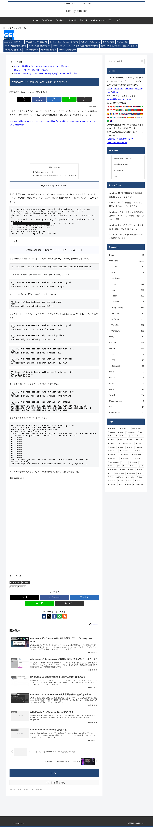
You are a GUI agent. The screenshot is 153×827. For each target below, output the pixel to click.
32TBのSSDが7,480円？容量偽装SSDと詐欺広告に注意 (126, 236)
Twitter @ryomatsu (122, 158)
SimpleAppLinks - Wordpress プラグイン (64, 42)
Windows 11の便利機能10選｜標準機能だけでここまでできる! (125, 195)
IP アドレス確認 (108, 42)
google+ (138, 88)
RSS (116, 176)
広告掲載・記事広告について (120, 139)
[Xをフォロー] (49, 616)
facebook (129, 88)
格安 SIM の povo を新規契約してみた (31, 70)
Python (14, 587)
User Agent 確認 (122, 42)
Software (26, 582)
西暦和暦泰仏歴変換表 (48, 50)
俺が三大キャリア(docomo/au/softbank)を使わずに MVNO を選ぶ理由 (45, 73)
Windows (22, 587)
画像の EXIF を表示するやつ (111, 46)
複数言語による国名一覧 (13, 50)
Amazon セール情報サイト (13, 42)
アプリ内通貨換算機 (31, 50)
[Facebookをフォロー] (54, 616)
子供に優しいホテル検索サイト (36, 42)
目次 (51, 167)
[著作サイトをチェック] (44, 616)
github (115, 92)
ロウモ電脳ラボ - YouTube (119, 99)
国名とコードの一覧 (130, 46)
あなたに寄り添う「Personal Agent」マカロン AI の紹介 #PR (41, 66)
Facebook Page (121, 164)
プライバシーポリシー (117, 143)
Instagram (118, 88)
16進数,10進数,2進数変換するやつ (86, 46)
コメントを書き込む (54, 782)
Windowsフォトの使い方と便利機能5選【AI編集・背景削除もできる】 (126, 227)
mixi (109, 92)
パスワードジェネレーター (62, 46)
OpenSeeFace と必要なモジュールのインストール (55, 175)
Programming (16, 582)
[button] (84, 99)
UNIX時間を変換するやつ (67, 50)
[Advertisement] (54, 145)
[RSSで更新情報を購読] (64, 616)
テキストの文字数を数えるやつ (15, 46)
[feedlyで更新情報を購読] (59, 616)
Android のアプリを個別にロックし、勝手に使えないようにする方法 (126, 204)
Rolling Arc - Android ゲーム (90, 42)
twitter (109, 88)
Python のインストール (44, 172)
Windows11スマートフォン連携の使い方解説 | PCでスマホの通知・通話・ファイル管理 (126, 215)
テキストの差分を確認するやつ (40, 46)
